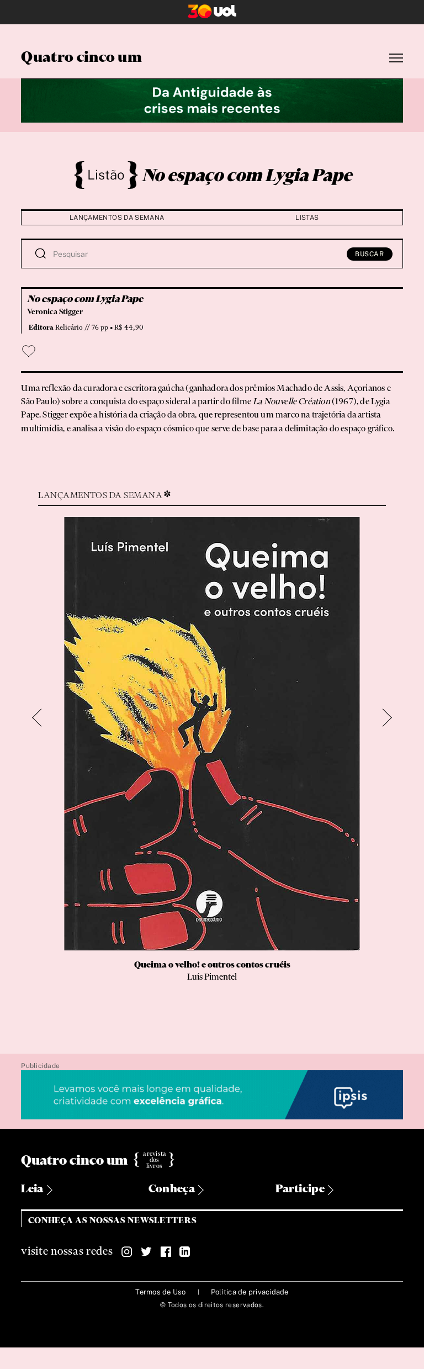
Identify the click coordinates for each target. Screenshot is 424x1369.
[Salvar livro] (28, 351)
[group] (211, 767)
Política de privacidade (250, 1292)
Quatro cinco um (81, 58)
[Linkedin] (184, 1251)
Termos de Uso (160, 1292)
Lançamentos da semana (117, 217)
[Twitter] (146, 1251)
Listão (106, 174)
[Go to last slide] (42, 718)
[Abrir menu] (396, 58)
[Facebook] (165, 1251)
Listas (307, 217)
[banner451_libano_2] (211, 99)
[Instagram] (126, 1251)
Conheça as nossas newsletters (112, 1221)
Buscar (369, 254)
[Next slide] (383, 718)
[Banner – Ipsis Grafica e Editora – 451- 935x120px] (211, 1095)
